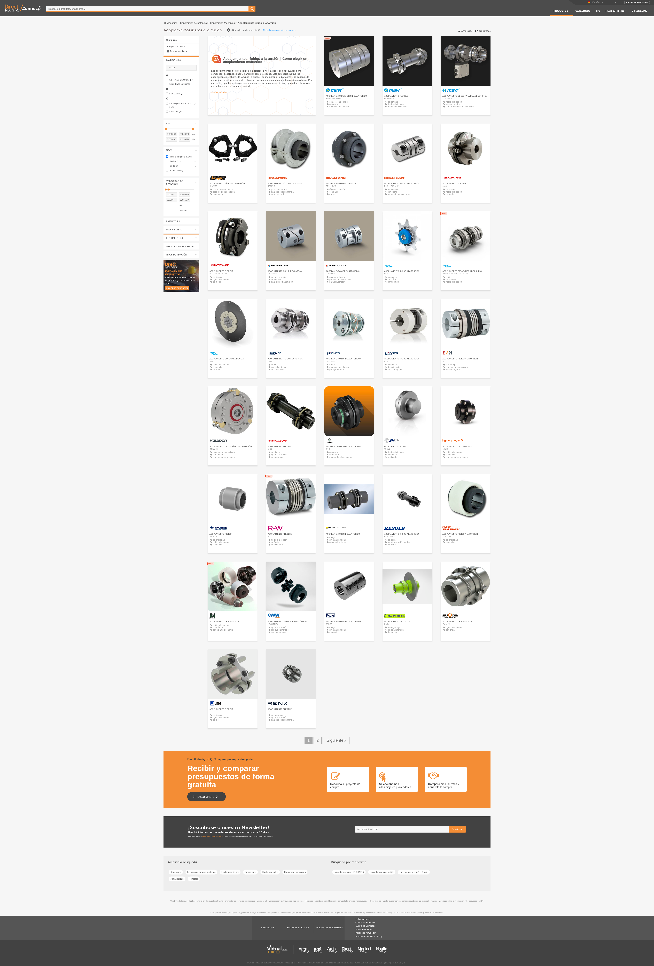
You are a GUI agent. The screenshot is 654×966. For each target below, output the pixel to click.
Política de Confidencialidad (213, 836)
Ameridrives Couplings (181, 84)
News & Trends (614, 10)
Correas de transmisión (295, 872)
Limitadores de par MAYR (382, 872)
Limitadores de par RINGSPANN (349, 872)
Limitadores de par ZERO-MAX (414, 872)
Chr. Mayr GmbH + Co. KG (182, 103)
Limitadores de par (230, 872)
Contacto (232, 129)
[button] (181, 59)
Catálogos (582, 10)
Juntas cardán (177, 879)
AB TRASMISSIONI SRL (181, 80)
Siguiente (336, 740)
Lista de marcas (362, 919)
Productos (560, 10)
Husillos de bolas (270, 872)
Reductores (175, 872)
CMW (173, 107)
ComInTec (175, 111)
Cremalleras (250, 872)
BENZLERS (176, 94)
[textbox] (147, 9)
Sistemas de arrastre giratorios (201, 872)
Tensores (194, 879)
